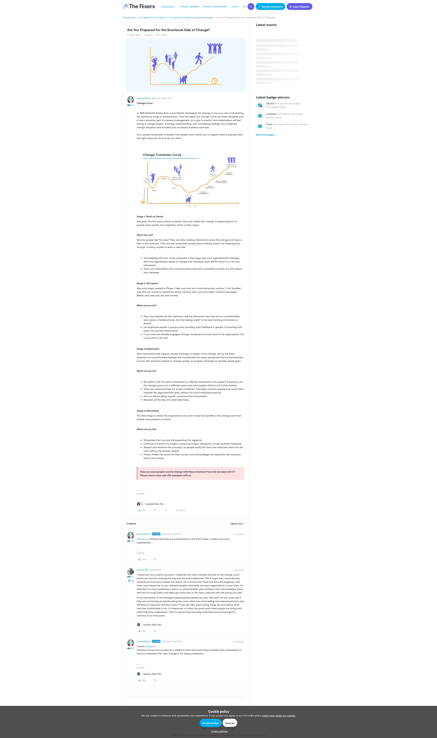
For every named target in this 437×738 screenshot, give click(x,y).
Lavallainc (271, 113)
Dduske (270, 103)
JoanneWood (144, 98)
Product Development (215, 6)
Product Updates (189, 6)
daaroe (141, 569)
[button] (270, 6)
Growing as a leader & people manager (191, 17)
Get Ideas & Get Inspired (152, 17)
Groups (247, 6)
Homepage (129, 17)
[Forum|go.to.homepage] (140, 6)
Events (235, 6)
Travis (269, 124)
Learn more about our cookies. (279, 715)
